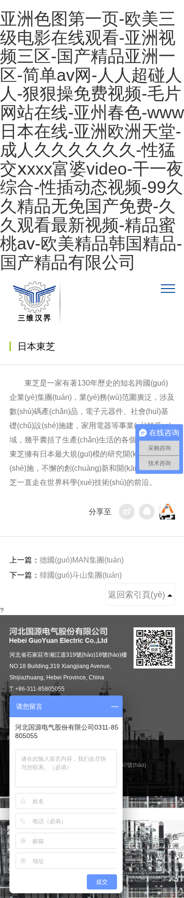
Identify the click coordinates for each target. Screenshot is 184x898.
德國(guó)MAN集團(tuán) (82, 560)
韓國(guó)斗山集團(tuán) (81, 575)
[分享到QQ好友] (147, 511)
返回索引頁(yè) (137, 594)
